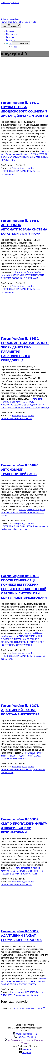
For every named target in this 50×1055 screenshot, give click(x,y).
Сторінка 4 (19, 1008)
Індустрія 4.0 (28, 168)
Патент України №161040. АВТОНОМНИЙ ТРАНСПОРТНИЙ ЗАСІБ (20, 469)
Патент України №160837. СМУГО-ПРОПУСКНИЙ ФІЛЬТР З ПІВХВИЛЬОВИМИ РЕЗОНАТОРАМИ (24, 825)
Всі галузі (16, 168)
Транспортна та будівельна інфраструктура (24, 528)
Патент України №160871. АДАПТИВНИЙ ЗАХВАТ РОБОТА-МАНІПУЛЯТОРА (20, 709)
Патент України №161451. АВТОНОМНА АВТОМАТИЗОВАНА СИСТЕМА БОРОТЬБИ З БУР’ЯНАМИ (24, 227)
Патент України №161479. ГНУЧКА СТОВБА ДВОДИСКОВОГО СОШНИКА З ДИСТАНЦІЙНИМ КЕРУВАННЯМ (24, 109)
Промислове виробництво (26, 995)
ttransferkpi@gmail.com (26, 1033)
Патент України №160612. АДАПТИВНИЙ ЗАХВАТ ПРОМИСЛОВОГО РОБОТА (21, 935)
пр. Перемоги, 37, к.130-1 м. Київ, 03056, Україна (27, 1042)
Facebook (26, 1049)
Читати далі (25, 156)
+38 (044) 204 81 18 (26, 1037)
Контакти (10, 40)
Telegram (26, 1052)
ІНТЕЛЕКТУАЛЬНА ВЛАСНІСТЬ (16, 170)
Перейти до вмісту (10, 2)
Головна (10, 31)
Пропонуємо (12, 34)
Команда (10, 37)
